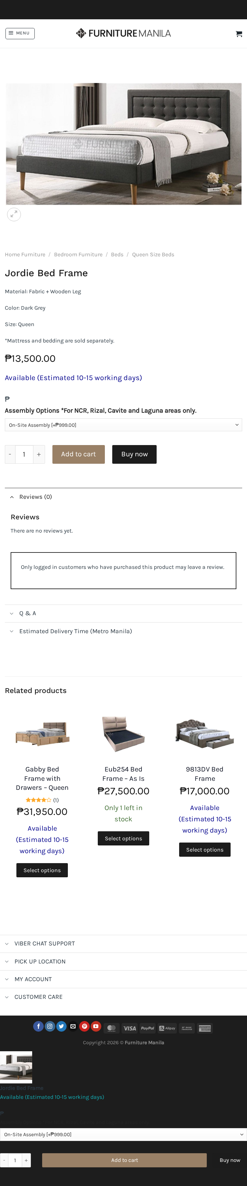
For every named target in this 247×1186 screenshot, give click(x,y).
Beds (117, 254)
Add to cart (78, 454)
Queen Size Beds (153, 254)
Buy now (134, 454)
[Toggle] (12, 496)
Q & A (27, 613)
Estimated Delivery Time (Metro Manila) (75, 631)
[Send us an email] (73, 1026)
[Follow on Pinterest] (84, 1026)
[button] (20, 33)
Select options (42, 870)
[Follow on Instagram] (50, 1026)
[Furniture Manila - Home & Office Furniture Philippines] (123, 33)
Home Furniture (25, 254)
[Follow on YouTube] (96, 1026)
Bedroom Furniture (78, 254)
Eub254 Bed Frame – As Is (123, 774)
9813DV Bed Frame (205, 774)
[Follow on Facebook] (38, 1026)
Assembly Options (101, 410)
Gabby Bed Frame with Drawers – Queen (42, 778)
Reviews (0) (35, 496)
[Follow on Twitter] (61, 1026)
